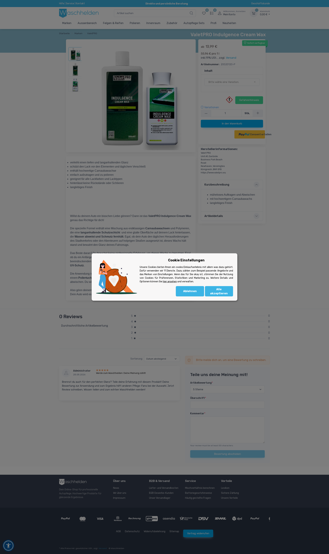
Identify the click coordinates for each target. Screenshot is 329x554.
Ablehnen (190, 291)
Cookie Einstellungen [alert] (186, 260)
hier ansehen (170, 281)
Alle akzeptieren (219, 291)
